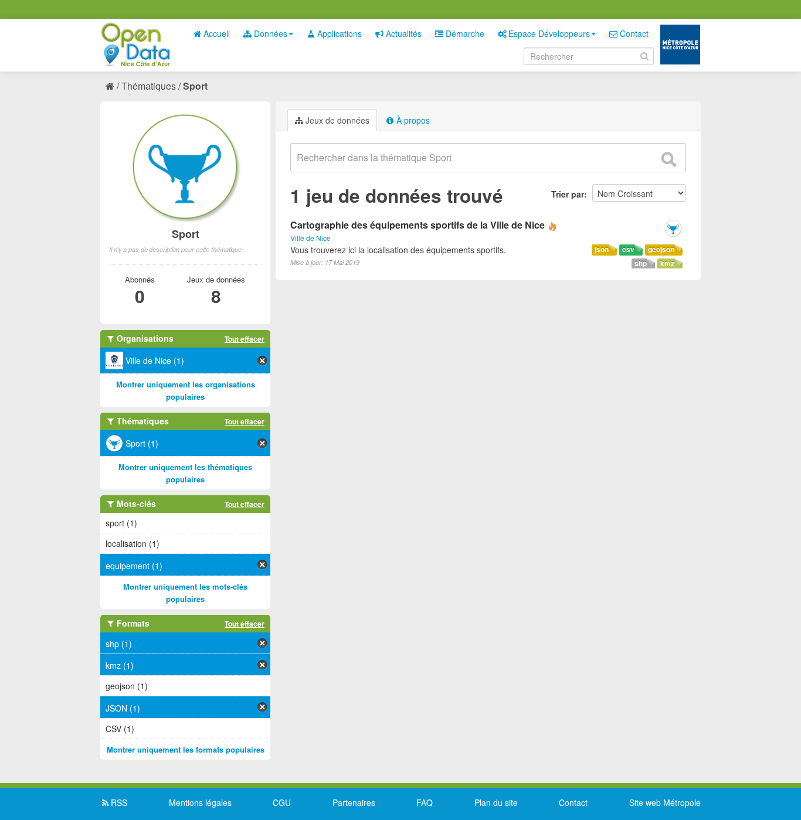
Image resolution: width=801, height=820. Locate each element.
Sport (195, 86)
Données (269, 33)
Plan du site (496, 802)
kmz (667, 263)
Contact (633, 33)
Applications (338, 33)
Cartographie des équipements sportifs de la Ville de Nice (417, 225)
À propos (412, 120)
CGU (282, 802)
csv (628, 249)
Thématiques (148, 86)
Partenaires (353, 802)
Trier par (567, 194)
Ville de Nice (310, 238)
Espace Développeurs (548, 33)
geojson (661, 249)
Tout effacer (244, 339)
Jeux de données (336, 120)
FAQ (424, 802)
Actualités (402, 33)
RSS (117, 802)
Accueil (215, 33)
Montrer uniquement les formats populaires (185, 749)
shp (640, 263)
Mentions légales (200, 802)
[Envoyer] (668, 159)
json (602, 249)
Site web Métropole (665, 802)
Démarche (463, 33)
